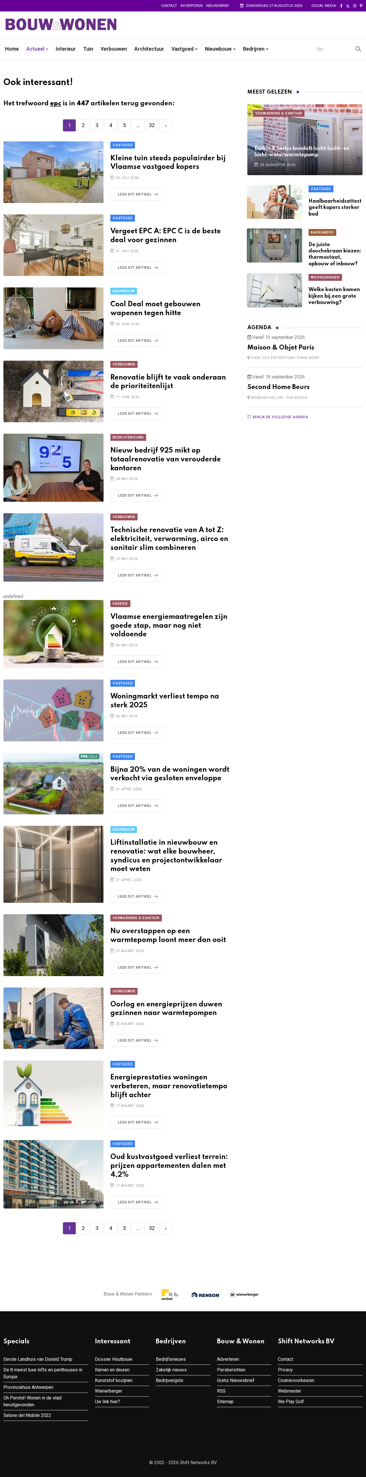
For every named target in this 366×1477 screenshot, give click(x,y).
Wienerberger (108, 1391)
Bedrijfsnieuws (128, 437)
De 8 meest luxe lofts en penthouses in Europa (42, 1373)
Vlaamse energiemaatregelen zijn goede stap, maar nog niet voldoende (168, 625)
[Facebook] (341, 6)
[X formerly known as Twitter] (348, 6)
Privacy (285, 1370)
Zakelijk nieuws (171, 1370)
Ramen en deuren (112, 1370)
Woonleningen (325, 277)
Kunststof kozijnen (113, 1380)
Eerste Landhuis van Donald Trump (37, 1359)
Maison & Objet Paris (280, 348)
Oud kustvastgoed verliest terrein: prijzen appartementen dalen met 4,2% (169, 1166)
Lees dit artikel (135, 194)
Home (12, 49)
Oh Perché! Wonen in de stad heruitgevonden (32, 1401)
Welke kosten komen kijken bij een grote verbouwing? (334, 296)
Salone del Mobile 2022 (27, 1415)
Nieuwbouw (218, 49)
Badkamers (322, 232)
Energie (120, 604)
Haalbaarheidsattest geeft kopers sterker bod (335, 208)
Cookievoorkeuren (296, 1380)
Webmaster (289, 1391)
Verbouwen (114, 49)
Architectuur (149, 49)
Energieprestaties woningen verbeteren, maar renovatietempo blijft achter (168, 1086)
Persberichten (231, 1370)
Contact (169, 5)
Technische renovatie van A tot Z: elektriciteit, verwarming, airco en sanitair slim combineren (169, 539)
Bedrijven (253, 49)
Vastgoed (183, 49)
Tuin (88, 49)
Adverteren (191, 5)
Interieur (66, 49)
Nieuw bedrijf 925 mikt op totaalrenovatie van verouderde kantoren (165, 459)
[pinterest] (361, 6)
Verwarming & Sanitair (136, 918)
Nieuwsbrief (217, 5)
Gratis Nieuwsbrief (235, 1380)
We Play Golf (291, 1401)
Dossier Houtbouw (113, 1359)
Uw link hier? (107, 1401)
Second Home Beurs (278, 387)
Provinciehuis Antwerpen (28, 1387)
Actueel (35, 49)
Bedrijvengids (169, 1380)
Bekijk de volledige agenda (280, 417)
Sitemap (225, 1401)
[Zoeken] (358, 49)
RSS (221, 1391)
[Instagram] (354, 6)
